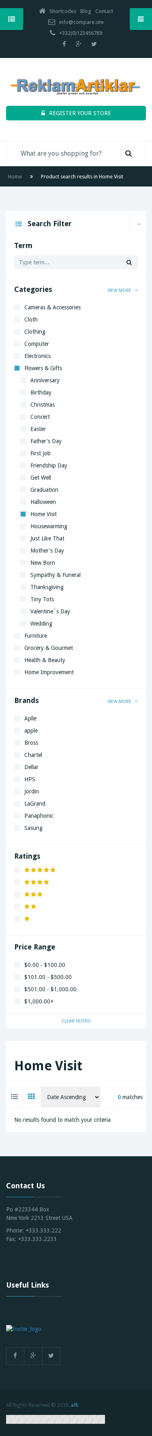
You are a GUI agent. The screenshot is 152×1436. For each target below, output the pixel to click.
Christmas (42, 404)
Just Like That (47, 538)
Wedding (41, 623)
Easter (38, 429)
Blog (85, 11)
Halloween (43, 502)
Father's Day (46, 441)
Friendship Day (48, 465)
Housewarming (48, 526)
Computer (36, 344)
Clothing (34, 331)
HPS (29, 779)
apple (31, 730)
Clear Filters (76, 1021)
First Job (40, 453)
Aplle (30, 718)
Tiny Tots (42, 599)
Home (15, 177)
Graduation (44, 490)
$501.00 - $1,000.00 (50, 989)
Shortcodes (62, 11)
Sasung (33, 828)
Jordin (31, 791)
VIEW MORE (120, 290)
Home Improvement (49, 672)
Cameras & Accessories (52, 307)
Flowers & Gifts (43, 368)
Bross (31, 742)
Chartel (33, 755)
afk (74, 1405)
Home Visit (43, 514)
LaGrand (34, 803)
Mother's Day (47, 550)
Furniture (35, 635)
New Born (42, 562)
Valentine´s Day (50, 611)
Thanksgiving (47, 587)
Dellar (31, 767)
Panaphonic (39, 815)
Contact (104, 11)
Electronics (37, 356)
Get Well (40, 477)
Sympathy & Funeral (55, 575)
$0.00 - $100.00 (44, 965)
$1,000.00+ (39, 1001)
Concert (40, 417)
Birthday (40, 392)
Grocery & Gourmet (48, 648)
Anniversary (45, 380)
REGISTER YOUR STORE (80, 113)
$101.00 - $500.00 (48, 977)
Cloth (31, 319)
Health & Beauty (44, 660)
